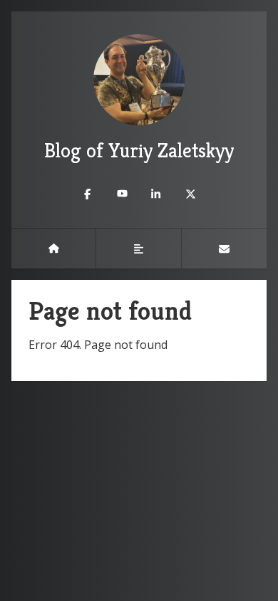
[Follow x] (190, 193)
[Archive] (138, 248)
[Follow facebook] (87, 193)
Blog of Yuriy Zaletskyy (139, 150)
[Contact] (224, 248)
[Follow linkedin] (156, 193)
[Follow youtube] (121, 193)
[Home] (53, 248)
